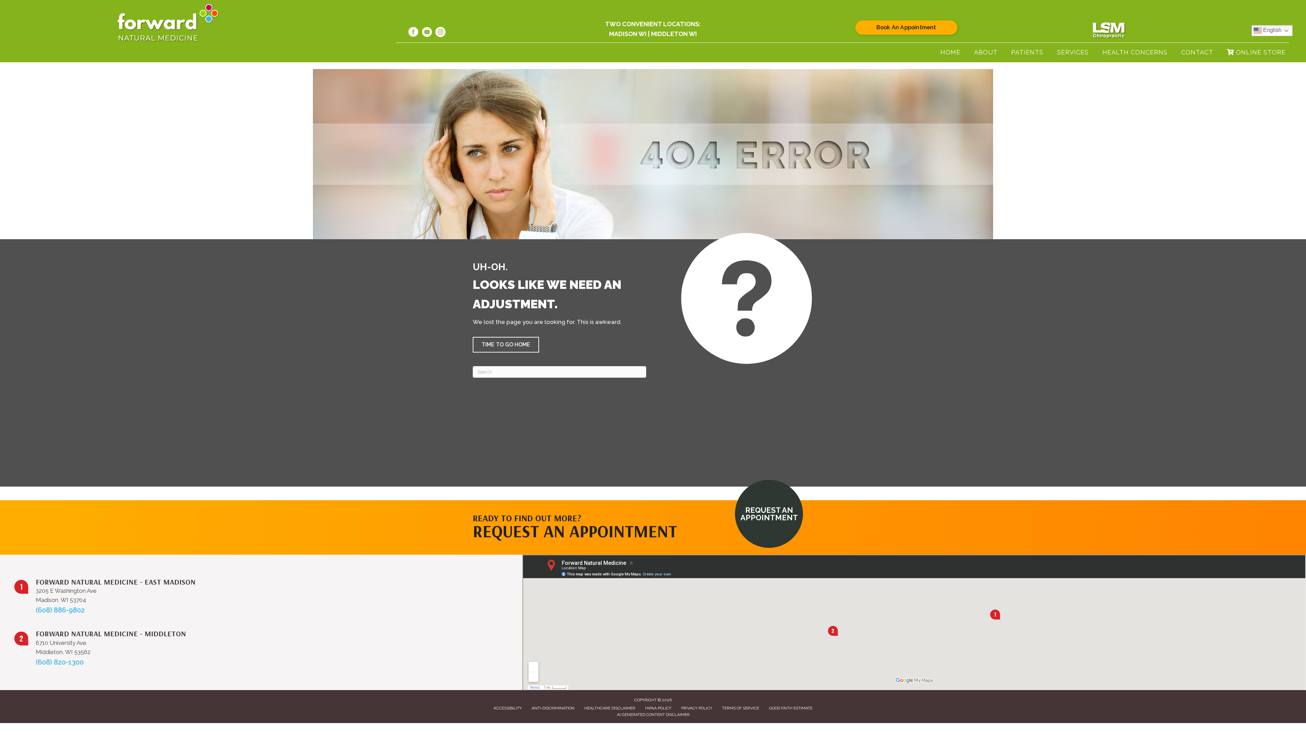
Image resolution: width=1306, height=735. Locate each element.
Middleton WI (674, 33)
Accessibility (507, 708)
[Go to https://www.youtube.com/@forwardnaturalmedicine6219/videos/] (427, 33)
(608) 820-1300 (60, 662)
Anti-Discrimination (553, 708)
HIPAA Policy (658, 708)
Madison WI (628, 33)
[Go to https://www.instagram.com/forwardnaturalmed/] (440, 33)
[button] (506, 345)
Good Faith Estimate (791, 708)
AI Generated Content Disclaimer (653, 714)
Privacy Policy (696, 708)
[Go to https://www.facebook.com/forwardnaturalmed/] (413, 33)
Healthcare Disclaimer (609, 708)
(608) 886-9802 (60, 610)
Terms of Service (740, 708)
